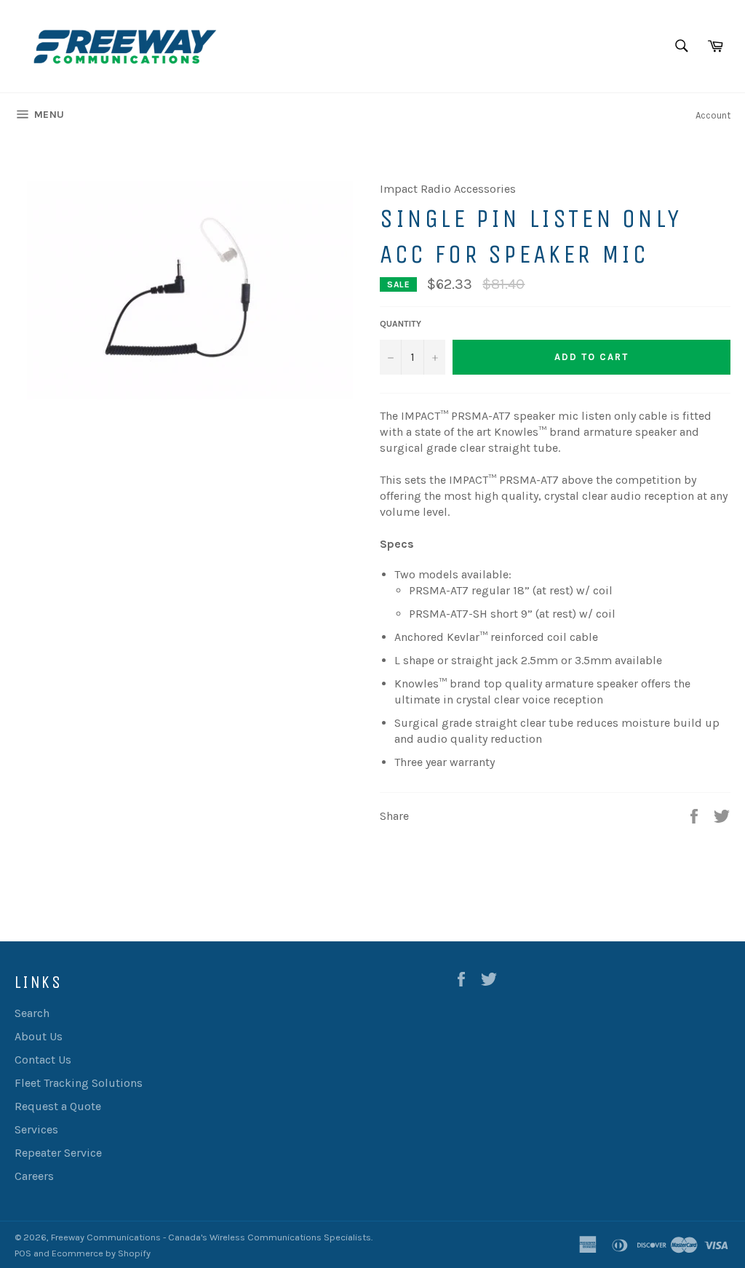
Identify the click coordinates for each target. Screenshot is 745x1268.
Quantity (400, 324)
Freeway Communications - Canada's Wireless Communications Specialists (211, 1237)
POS (23, 1253)
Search (32, 1013)
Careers (34, 1176)
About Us (39, 1036)
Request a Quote (58, 1106)
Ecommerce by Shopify (101, 1253)
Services (36, 1129)
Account (713, 115)
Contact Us (43, 1059)
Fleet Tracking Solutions (79, 1083)
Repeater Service (58, 1153)
